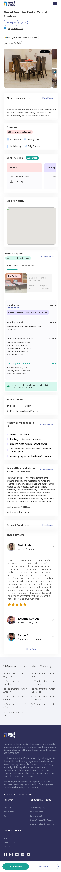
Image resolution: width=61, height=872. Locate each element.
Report (13, 22)
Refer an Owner (36, 812)
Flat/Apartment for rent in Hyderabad (42, 690)
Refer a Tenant (36, 816)
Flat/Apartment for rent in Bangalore (14, 675)
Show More (31, 649)
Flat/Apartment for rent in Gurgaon (14, 690)
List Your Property (37, 807)
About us (7, 807)
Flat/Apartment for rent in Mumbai (14, 698)
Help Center (8, 838)
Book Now (17, 866)
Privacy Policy (9, 842)
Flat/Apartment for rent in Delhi (42, 675)
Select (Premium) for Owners (42, 824)
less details (49, 256)
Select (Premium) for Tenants (42, 820)
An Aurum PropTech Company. (18, 794)
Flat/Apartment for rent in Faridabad (14, 682)
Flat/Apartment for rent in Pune (42, 706)
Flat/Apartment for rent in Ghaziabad (42, 682)
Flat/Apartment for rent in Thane (14, 713)
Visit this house (45, 866)
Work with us (9, 812)
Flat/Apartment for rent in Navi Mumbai (42, 698)
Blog (6, 816)
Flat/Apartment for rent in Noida (14, 706)
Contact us (8, 846)
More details (47, 98)
